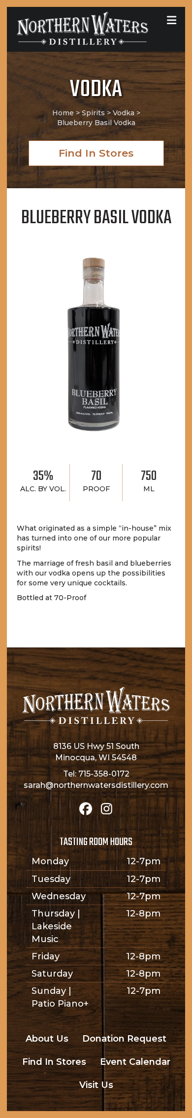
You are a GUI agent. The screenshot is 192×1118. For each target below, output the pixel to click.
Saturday (52, 973)
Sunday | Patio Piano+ (60, 997)
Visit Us (96, 1085)
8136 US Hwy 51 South (96, 746)
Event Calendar (135, 1061)
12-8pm (143, 913)
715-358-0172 (103, 774)
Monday (50, 861)
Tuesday (51, 879)
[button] (96, 153)
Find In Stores (54, 1061)
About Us (47, 1038)
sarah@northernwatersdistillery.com (96, 785)
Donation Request (124, 1038)
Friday (46, 956)
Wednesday (59, 896)
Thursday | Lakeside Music (56, 926)
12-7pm (143, 861)
